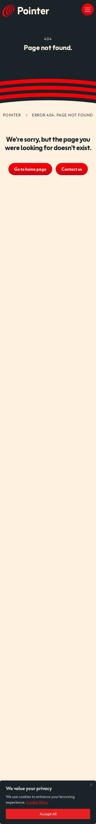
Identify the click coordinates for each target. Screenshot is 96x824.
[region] (48, 802)
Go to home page (30, 169)
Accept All (48, 813)
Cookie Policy (37, 802)
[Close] (91, 784)
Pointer (12, 114)
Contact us (72, 169)
